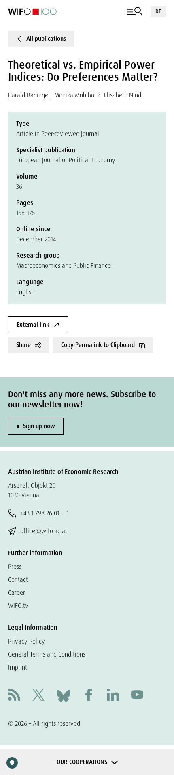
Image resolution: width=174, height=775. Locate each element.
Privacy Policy (26, 641)
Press (14, 566)
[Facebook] (89, 696)
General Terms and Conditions (46, 654)
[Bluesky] (63, 695)
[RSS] (14, 696)
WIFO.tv (18, 605)
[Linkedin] (113, 696)
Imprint (17, 667)
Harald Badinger (29, 95)
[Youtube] (137, 696)
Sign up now (39, 426)
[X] (38, 696)
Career (16, 592)
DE (158, 11)
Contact (18, 579)
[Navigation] (134, 11)
